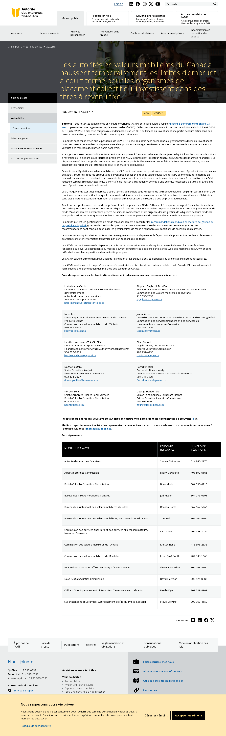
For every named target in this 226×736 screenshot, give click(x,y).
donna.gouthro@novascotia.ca (81, 380)
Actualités (51, 46)
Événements (17, 107)
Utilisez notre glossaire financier (163, 680)
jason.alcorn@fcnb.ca (148, 330)
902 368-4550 (199, 601)
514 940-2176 (199, 461)
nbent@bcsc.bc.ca (74, 404)
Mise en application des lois (193, 644)
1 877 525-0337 (27, 678)
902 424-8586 (199, 578)
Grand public (15, 46)
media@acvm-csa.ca (98, 428)
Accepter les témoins (189, 715)
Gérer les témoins (156, 715)
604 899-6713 (199, 484)
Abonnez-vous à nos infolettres (162, 671)
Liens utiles (150, 690)
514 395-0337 (23, 674)
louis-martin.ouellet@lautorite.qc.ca (84, 302)
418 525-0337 (22, 670)
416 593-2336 (199, 544)
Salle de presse (34, 46)
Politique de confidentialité (36, 725)
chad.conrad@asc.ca (148, 355)
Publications (71, 645)
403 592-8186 (199, 472)
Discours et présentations (25, 158)
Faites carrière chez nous (158, 661)
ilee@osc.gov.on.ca (75, 330)
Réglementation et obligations (112, 644)
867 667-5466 (199, 507)
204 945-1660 (199, 556)
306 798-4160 (199, 567)
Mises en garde (19, 138)
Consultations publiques (152, 644)
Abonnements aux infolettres (26, 148)
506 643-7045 (199, 531)
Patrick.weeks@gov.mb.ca (151, 380)
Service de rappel (24, 690)
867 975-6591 (199, 495)
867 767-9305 (199, 518)
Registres (90, 645)
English (118, 3)
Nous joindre (20, 662)
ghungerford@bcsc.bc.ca (150, 404)
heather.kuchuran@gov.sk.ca (80, 355)
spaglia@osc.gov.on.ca (149, 299)
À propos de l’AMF (21, 644)
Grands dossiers (21, 128)
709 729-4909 (199, 590)
